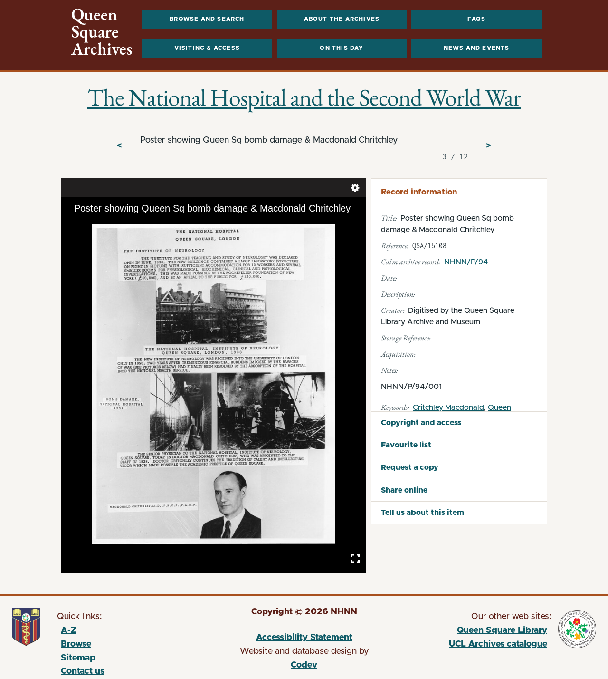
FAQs (476, 19)
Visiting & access (207, 48)
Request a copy (409, 467)
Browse (76, 644)
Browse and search (207, 19)
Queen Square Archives (102, 32)
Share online (404, 490)
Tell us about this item (422, 512)
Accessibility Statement (304, 637)
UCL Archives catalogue (475, 645)
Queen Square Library (475, 632)
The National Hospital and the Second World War (304, 97)
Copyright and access (421, 423)
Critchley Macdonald (448, 407)
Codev (304, 665)
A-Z (68, 630)
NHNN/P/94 (466, 262)
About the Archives (342, 19)
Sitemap (78, 658)
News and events (477, 48)
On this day (341, 48)
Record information (419, 192)
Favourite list (406, 445)
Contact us (82, 671)
